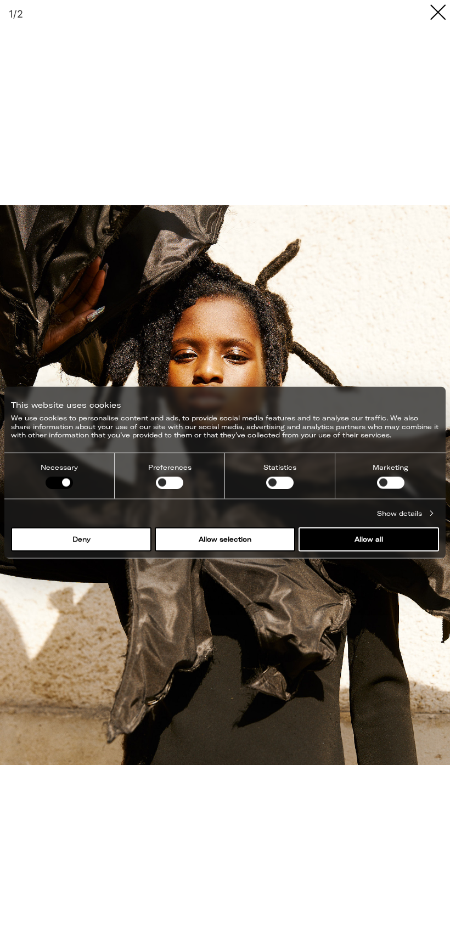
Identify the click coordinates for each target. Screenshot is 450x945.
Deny (81, 539)
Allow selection (225, 539)
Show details (399, 513)
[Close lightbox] (438, 12)
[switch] (169, 482)
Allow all (369, 539)
